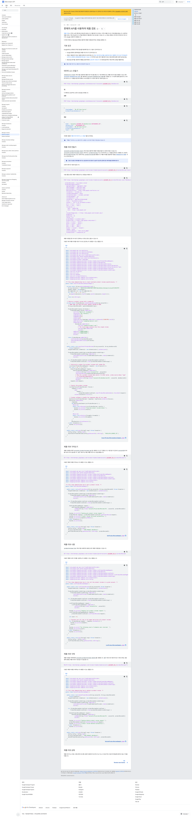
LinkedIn (81, 792)
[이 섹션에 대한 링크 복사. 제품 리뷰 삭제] (76, 654)
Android (137, 784)
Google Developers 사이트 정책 (79, 773)
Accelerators (25, 792)
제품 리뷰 (66, 33)
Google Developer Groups (28, 787)
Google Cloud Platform (64, 807)
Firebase (137, 789)
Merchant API (10, 2)
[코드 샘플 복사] (127, 82)
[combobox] (166, 1)
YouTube (81, 796)
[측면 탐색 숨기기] (18, 814)
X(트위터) (81, 794)
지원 (24, 5)
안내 (6, 5)
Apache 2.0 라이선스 (120, 771)
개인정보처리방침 (29, 813)
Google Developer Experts (28, 789)
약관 (23, 813)
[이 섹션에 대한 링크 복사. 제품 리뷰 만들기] (77, 147)
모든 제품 (75, 807)
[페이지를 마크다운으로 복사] (102, 29)
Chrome (137, 787)
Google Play (138, 799)
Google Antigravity (139, 794)
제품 (68, 24)
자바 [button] (66, 245)
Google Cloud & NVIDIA (27, 794)
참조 (11, 5)
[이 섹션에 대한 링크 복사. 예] (66, 90)
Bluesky (80, 787)
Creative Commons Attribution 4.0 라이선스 (89, 771)
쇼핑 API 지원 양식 (94, 60)
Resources (17, 5)
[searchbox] (10, 10)
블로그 (80, 784)
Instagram (81, 789)
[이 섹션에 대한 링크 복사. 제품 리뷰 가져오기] (79, 447)
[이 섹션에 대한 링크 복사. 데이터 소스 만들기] (79, 71)
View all (137, 801)
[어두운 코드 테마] (124, 82)
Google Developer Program (28, 784)
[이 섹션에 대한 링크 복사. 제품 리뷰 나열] (76, 545)
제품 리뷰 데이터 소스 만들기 (78, 136)
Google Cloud (138, 796)
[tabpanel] (96, 344)
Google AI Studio (139, 792)
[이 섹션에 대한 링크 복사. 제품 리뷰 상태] (76, 750)
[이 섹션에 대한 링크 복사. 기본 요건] (72, 46)
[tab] (66, 245)
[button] (10, 29)
